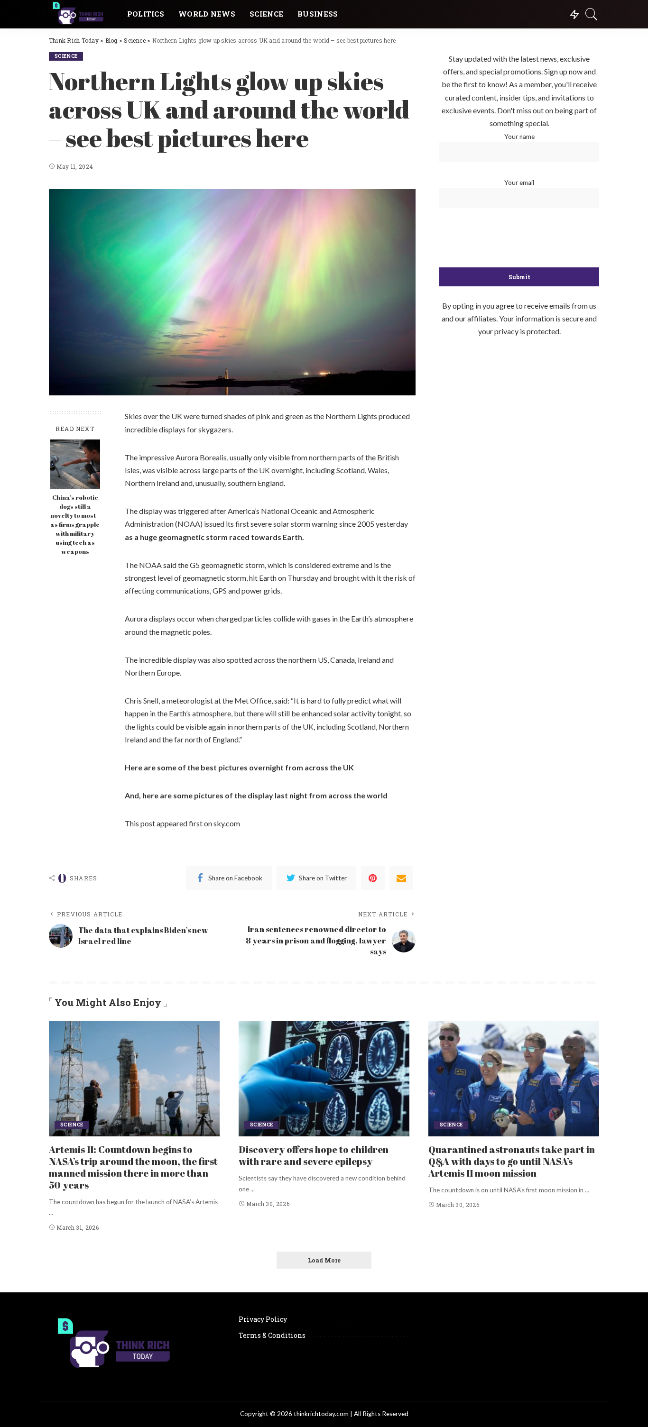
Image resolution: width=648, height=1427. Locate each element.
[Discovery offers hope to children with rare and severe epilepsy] (324, 1078)
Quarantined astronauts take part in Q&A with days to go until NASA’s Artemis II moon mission (511, 1161)
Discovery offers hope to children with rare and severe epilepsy (314, 1155)
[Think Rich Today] (81, 14)
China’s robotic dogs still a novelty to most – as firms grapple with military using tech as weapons (75, 525)
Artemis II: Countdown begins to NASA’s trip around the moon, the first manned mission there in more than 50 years (133, 1167)
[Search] (591, 14)
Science (66, 56)
